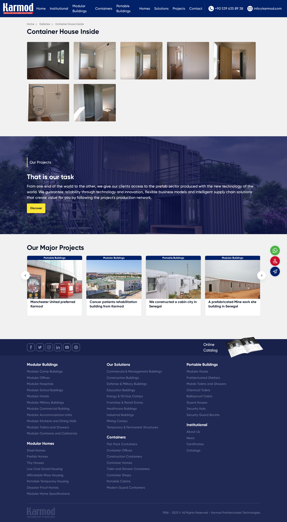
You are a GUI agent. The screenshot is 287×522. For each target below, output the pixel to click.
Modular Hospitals (40, 384)
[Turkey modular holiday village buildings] (232, 281)
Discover (36, 208)
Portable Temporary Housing (48, 481)
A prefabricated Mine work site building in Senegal (173, 304)
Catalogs (193, 450)
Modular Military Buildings (45, 402)
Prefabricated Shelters (203, 378)
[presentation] (25, 275)
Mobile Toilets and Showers (206, 384)
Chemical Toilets (198, 390)
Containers (103, 8)
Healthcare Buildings (122, 409)
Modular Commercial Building (48, 409)
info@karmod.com (268, 8)
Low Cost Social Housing (45, 469)
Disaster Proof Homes (43, 487)
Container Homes (119, 463)
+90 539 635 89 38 (229, 8)
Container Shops (119, 475)
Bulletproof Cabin (199, 396)
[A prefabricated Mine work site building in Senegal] (173, 281)
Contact (195, 8)
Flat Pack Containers (122, 444)
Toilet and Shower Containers (128, 469)
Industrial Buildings (120, 415)
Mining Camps (117, 421)
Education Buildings (121, 390)
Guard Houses (197, 402)
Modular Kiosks (197, 371)
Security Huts (196, 409)
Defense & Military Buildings (127, 384)
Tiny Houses (35, 463)
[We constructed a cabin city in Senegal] (114, 281)
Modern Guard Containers (126, 487)
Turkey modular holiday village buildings (232, 304)
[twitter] (40, 347)
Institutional (59, 8)
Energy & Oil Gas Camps (125, 396)
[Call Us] (275, 261)
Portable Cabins (118, 481)
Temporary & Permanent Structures (132, 427)
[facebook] (31, 347)
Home (41, 8)
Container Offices (119, 450)
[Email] (275, 271)
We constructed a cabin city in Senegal (113, 304)
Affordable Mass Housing (45, 475)
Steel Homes (36, 450)
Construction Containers (124, 456)
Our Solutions (118, 364)
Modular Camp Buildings (45, 371)
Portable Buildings (123, 8)
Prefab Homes (37, 456)
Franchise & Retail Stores (125, 402)
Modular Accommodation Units (49, 415)
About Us (193, 432)
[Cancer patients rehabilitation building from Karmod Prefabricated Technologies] (54, 281)
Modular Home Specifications (48, 494)
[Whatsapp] (275, 250)
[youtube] (67, 347)
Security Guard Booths (203, 415)
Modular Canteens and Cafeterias (52, 433)
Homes (144, 8)
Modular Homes (232, 257)
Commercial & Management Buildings (134, 371)
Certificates (195, 444)
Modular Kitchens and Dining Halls (51, 421)
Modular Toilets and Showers (48, 427)
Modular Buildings (79, 8)
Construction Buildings (123, 378)
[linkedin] (58, 347)
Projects (179, 8)
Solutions (161, 8)
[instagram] (49, 347)
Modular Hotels (38, 396)
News (191, 438)
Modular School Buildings (45, 390)
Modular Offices (38, 378)
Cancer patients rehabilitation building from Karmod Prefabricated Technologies (54, 306)
